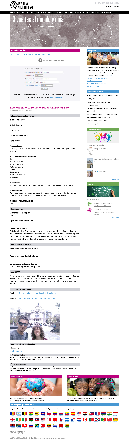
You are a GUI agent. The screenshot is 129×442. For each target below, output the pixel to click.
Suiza (25, 427)
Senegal (103, 421)
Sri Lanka (115, 421)
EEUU (79, 415)
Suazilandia (12, 427)
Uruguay (55, 427)
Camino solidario (53, 12)
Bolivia (30, 415)
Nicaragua (67, 421)
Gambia (103, 415)
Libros (61, 12)
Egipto (85, 415)
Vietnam (61, 427)
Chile (49, 415)
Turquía (42, 427)
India (109, 415)
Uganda (48, 427)
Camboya (43, 415)
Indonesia (115, 415)
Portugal (91, 421)
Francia (97, 415)
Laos (37, 421)
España (73, 415)
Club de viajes (69, 12)
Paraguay (79, 421)
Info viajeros (101, 12)
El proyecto (25, 12)
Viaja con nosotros (40, 12)
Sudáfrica (19, 427)
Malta (49, 421)
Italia (25, 421)
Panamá (73, 421)
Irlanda (18, 421)
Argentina (19, 415)
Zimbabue (67, 427)
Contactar (109, 12)
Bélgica (24, 415)
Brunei (36, 415)
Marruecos (55, 421)
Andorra (12, 415)
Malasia (42, 421)
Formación (92, 12)
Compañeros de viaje (81, 12)
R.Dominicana (97, 421)
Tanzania (37, 427)
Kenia (31, 421)
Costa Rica (61, 415)
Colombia (55, 415)
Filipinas (91, 415)
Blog (31, 12)
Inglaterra (13, 421)
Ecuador (67, 415)
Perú (85, 421)
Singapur (109, 421)
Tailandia (31, 427)
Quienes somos (15, 12)
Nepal (61, 421)
